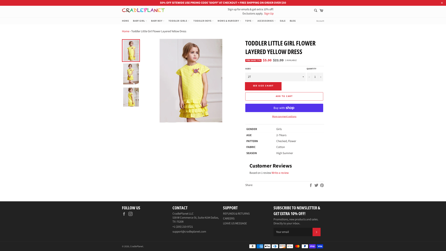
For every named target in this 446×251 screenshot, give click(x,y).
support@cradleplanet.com (189, 232)
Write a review (280, 173)
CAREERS (228, 218)
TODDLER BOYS (202, 21)
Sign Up (269, 14)
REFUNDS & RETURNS (236, 214)
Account (320, 20)
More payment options (284, 116)
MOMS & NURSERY (229, 21)
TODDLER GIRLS (178, 21)
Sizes (248, 68)
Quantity (311, 68)
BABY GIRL (139, 21)
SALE (283, 21)
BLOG (293, 21)
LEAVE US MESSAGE (235, 223)
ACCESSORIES (265, 21)
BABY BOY (157, 21)
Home (125, 31)
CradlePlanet (136, 246)
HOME (125, 21)
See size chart (263, 85)
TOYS (248, 21)
